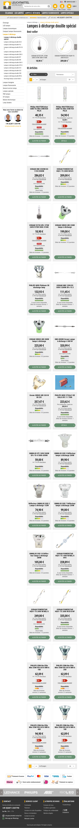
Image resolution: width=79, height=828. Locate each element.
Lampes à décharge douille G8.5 (13, 42)
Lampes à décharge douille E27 (12, 57)
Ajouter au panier (39, 141)
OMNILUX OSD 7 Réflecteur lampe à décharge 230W (64, 505)
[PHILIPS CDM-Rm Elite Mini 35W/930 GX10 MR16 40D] (39, 712)
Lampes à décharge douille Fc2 (12, 44)
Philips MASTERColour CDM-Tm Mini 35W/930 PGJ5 (65, 109)
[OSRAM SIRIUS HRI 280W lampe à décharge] (39, 326)
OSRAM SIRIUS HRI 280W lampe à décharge (39, 340)
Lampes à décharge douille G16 (12, 52)
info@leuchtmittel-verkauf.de (13, 126)
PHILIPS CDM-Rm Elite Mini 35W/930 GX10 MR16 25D (65, 668)
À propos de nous (48, 805)
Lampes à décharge (9, 34)
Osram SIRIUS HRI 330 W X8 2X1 (39, 396)
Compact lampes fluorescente (12, 31)
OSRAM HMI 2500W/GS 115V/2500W (39, 170)
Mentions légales (48, 813)
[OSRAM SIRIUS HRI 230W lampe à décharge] (64, 212)
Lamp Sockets (7, 103)
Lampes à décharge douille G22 (12, 70)
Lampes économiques (9, 28)
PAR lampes (6, 94)
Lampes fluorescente (9, 85)
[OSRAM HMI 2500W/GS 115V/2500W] (39, 156)
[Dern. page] (37, 79)
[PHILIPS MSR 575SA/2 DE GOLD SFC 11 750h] (64, 382)
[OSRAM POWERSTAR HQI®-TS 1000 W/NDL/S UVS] (64, 540)
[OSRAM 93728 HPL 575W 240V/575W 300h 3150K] (39, 45)
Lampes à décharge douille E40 (12, 60)
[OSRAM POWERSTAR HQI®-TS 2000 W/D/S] (64, 45)
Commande (27, 805)
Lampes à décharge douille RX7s (13, 76)
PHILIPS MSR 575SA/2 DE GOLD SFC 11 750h (65, 396)
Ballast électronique (9, 100)
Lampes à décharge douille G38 (12, 73)
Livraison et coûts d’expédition (32, 810)
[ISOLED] (67, 792)
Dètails (64, 141)
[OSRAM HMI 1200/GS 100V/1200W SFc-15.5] (64, 272)
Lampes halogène (8, 82)
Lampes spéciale (8, 91)
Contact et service (29, 816)
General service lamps (10, 88)
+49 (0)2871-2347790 (64, 17)
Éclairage (6, 23)
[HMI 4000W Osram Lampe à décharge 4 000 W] (64, 326)
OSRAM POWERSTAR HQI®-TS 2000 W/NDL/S (39, 611)
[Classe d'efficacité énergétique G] (39, 121)
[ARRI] (48, 792)
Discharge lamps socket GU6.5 (12, 79)
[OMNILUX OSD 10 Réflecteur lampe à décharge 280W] (39, 540)
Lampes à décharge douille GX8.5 (13, 54)
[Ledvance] (12, 792)
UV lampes (6, 97)
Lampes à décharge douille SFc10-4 (13, 48)
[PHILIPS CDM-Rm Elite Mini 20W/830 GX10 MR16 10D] (64, 712)
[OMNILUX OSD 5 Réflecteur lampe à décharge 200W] (64, 440)
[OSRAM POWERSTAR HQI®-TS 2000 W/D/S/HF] (64, 596)
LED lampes (6, 26)
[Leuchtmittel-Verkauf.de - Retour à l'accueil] (16, 5)
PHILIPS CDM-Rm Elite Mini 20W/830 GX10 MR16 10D (65, 727)
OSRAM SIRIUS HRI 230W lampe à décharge (65, 226)
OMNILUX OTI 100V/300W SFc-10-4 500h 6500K (39, 454)
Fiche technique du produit (39, 124)
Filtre (35, 74)
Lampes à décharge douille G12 (12, 68)
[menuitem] (59, 2)
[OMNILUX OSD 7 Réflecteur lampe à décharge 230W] (64, 490)
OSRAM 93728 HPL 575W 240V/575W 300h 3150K (39, 56)
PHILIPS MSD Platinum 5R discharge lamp (39, 286)
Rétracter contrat (29, 818)
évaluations (66, 812)
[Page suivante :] (34, 79)
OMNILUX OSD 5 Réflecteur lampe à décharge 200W (64, 454)
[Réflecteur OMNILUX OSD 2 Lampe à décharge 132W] (39, 490)
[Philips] (30, 792)
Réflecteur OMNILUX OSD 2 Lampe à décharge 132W (39, 505)
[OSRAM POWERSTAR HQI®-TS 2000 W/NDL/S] (39, 596)
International (43, 179)
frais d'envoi (43, 117)
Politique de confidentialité (51, 810)
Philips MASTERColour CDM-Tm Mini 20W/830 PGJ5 (39, 109)
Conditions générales (49, 808)
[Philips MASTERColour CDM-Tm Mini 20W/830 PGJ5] (39, 94)
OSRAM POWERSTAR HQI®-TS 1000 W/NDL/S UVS (64, 556)
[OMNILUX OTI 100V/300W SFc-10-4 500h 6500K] (39, 440)
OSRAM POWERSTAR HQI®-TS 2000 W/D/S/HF (65, 611)
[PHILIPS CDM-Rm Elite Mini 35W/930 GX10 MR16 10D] (39, 652)
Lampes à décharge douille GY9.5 (13, 65)
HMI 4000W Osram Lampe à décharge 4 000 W (65, 340)
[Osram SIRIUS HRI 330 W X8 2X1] (39, 382)
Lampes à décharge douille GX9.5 (13, 62)
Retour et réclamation (30, 813)
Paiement (27, 808)
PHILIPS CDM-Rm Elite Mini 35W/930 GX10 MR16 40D (39, 727)
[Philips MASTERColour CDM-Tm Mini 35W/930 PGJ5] (64, 94)
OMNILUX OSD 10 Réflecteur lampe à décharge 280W (39, 556)
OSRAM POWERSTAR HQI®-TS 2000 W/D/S (64, 56)
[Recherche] (49, 6)
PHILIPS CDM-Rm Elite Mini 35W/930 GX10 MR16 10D (39, 668)
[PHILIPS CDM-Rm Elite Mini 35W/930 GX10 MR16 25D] (64, 652)
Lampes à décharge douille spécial (12, 38)
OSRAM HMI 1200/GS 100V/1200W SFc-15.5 (65, 286)
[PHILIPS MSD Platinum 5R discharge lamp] (39, 272)
